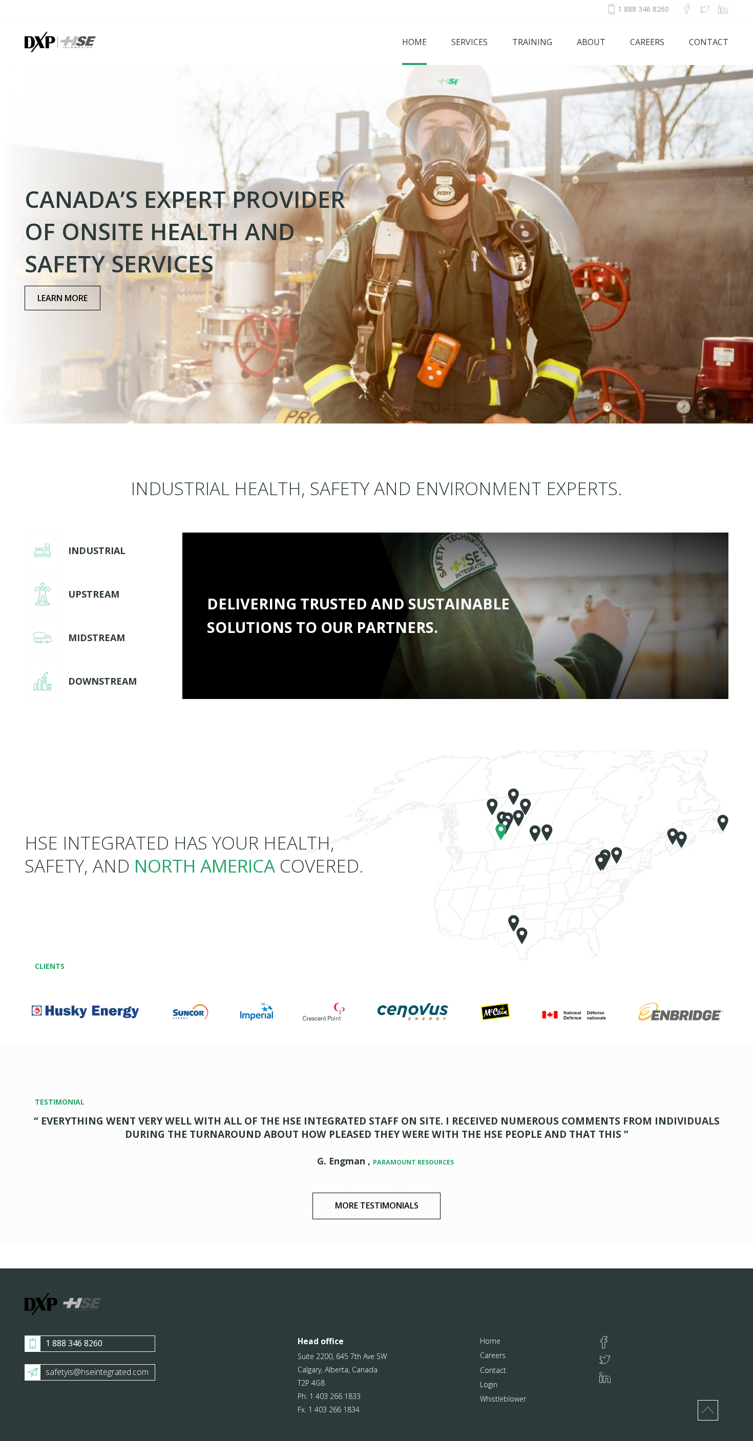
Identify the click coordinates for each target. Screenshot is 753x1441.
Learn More (62, 298)
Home (414, 42)
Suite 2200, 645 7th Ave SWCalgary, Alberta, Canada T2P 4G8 (342, 1369)
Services (469, 42)
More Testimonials (377, 1205)
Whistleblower (503, 1399)
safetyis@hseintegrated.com (97, 1372)
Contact (708, 42)
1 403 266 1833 (335, 1396)
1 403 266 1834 (334, 1409)
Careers (647, 42)
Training (532, 42)
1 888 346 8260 (643, 9)
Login (488, 1384)
